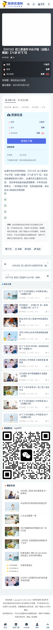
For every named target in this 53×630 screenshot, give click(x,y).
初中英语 (5, 57)
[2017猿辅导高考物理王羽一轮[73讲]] (12, 531)
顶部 (47, 627)
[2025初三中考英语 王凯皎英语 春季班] (11, 363)
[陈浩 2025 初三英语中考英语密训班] (11, 322)
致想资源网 (37, 600)
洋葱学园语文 (26, 565)
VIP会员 (27, 627)
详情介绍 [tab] (11, 100)
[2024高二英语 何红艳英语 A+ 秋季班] (12, 494)
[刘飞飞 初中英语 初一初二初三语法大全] (11, 391)
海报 (28, 249)
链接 (38, 249)
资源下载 (16, 627)
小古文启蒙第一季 (28, 516)
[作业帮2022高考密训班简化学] (12, 507)
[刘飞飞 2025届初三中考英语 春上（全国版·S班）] (11, 295)
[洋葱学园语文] (12, 570)
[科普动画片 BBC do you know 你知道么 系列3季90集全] (12, 556)
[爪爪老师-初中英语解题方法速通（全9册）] (11, 377)
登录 (42, 4)
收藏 (19, 249)
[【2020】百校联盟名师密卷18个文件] (12, 544)
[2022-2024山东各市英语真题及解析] (11, 336)
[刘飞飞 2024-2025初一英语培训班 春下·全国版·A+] (11, 350)
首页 (17, 107)
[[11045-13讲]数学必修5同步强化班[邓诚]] (12, 581)
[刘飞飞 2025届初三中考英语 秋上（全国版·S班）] (11, 404)
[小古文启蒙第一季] (12, 519)
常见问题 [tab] (24, 100)
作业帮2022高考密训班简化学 (33, 503)
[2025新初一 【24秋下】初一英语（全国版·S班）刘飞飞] (11, 308)
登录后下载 (26, 141)
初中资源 (25, 107)
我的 (37, 627)
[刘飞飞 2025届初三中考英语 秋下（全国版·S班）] (11, 418)
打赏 (9, 249)
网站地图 (8, 600)
